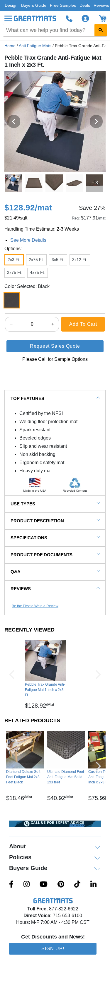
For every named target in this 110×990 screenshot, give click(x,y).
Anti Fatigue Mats (35, 45)
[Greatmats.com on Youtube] (44, 885)
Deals (84, 5)
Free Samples (63, 5)
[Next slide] (96, 121)
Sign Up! (52, 948)
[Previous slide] (13, 121)
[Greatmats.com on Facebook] (11, 885)
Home (10, 45)
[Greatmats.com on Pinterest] (60, 885)
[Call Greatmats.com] (69, 18)
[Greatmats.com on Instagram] (26, 885)
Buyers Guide (33, 5)
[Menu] (8, 18)
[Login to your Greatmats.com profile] (85, 18)
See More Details (28, 240)
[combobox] (55, 30)
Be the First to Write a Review (35, 606)
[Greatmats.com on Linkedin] (93, 885)
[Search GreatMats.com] (100, 30)
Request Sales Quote (55, 346)
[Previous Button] (11, 674)
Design (11, 5)
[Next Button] (98, 674)
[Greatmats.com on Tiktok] (77, 885)
